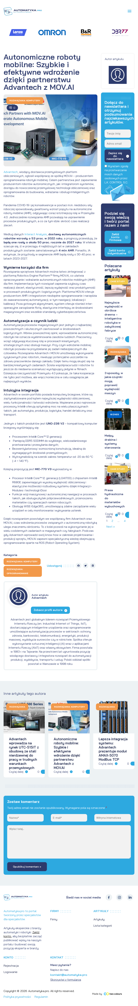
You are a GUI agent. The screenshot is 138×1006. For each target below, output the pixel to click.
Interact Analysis (35, 234)
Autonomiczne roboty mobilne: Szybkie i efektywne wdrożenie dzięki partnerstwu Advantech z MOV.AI (67, 753)
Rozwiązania (118, 352)
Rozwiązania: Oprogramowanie (17, 571)
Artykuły (99, 919)
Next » (110, 526)
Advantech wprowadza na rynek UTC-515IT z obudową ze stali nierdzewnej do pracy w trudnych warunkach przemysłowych (24, 753)
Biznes (114, 414)
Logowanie (10, 972)
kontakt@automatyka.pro (68, 975)
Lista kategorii (102, 925)
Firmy (53, 919)
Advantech (11, 172)
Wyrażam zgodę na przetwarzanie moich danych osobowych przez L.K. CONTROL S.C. (116, 174)
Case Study (117, 281)
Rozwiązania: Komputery (24, 100)
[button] (78, 566)
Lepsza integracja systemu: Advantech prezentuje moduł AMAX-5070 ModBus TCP (113, 749)
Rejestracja (11, 965)
